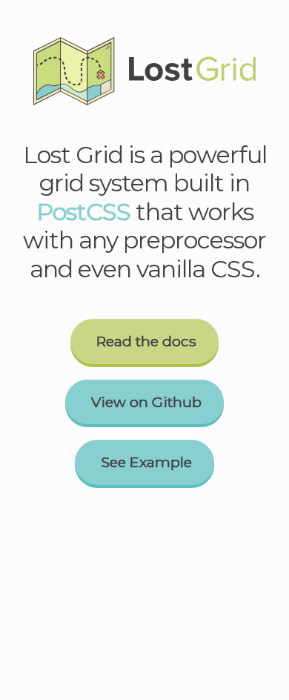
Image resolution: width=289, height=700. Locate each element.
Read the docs (146, 341)
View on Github (146, 402)
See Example (146, 462)
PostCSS (83, 211)
